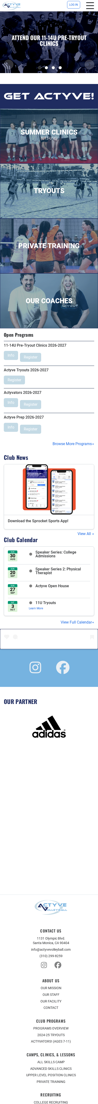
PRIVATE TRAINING (51, 1082)
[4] (60, 67)
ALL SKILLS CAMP (51, 1062)
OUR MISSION (51, 988)
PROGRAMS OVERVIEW (51, 1028)
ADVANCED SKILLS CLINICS (51, 1069)
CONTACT (51, 1008)
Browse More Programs (72, 444)
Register (30, 357)
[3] (53, 67)
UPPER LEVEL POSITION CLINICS (51, 1075)
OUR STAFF (51, 995)
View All (85, 533)
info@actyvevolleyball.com (51, 949)
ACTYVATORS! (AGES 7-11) (51, 1041)
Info (11, 355)
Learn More (36, 608)
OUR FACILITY (50, 1001)
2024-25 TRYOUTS (51, 1035)
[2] (46, 67)
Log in (73, 4)
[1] (39, 67)
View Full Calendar (76, 622)
